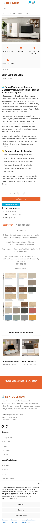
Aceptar (21, 504)
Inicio (5, 13)
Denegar (21, 510)
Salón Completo (23, 13)
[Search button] (38, 8)
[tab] (8, 225)
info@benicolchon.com (14, 415)
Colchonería (6, 442)
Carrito (4, 474)
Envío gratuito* (8, 51)
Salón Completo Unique (11, 361)
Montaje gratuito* (8, 63)
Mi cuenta (5, 466)
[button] (39, 484)
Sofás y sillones (7, 438)
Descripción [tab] (8, 225)
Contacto (5, 470)
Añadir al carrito (21, 199)
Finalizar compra (8, 478)
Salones (12, 13)
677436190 (14, 420)
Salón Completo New (29, 361)
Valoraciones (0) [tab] (23, 225)
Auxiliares (5, 454)
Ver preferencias (21, 515)
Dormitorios (6, 450)
